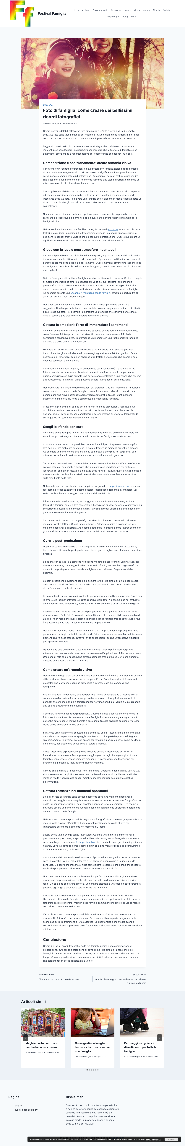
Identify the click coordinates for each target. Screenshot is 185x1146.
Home (76, 10)
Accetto (171, 1139)
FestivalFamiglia (52, 123)
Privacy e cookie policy (25, 1109)
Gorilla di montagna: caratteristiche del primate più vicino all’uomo (120, 979)
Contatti (17, 1105)
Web (133, 16)
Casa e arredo (100, 10)
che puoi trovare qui (118, 486)
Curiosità (116, 10)
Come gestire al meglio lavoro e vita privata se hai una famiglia (92, 1047)
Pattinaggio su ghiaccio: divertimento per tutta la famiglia (140, 1047)
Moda (137, 10)
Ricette (156, 10)
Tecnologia (113, 16)
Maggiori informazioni (153, 1139)
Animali (86, 10)
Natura (146, 10)
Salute (166, 10)
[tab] (87, 1070)
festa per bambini (85, 842)
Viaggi (125, 16)
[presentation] (43, 1022)
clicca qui (113, 229)
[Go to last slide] (25, 1037)
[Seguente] (159, 1037)
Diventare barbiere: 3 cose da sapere (59, 977)
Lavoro (127, 10)
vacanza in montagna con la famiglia (90, 293)
